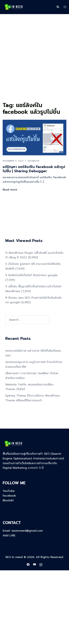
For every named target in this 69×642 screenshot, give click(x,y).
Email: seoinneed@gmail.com (23, 531)
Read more (10, 190)
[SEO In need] (14, 7)
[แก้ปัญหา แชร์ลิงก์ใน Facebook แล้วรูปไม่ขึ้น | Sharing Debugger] (34, 137)
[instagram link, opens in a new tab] (40, 564)
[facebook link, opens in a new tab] (28, 564)
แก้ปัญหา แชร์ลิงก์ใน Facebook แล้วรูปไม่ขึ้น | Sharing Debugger (34, 169)
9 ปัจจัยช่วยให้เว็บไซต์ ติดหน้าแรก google (31, 275)
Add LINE (9, 535)
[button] (57, 7)
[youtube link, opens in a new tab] (34, 564)
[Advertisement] (34, 64)
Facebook (34, 161)
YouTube (9, 491)
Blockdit (8, 500)
